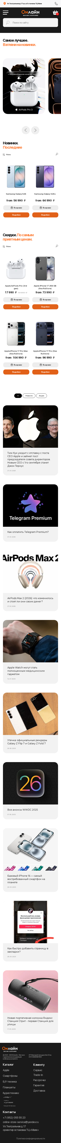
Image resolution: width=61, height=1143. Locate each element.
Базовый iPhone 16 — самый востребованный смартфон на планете (26, 879)
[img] (24, 86)
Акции (41, 396)
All (18, 396)
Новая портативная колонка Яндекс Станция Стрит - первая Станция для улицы (30, 1021)
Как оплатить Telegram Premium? (28, 532)
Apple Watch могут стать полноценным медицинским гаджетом (26, 670)
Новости (29, 396)
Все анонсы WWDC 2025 (22, 809)
